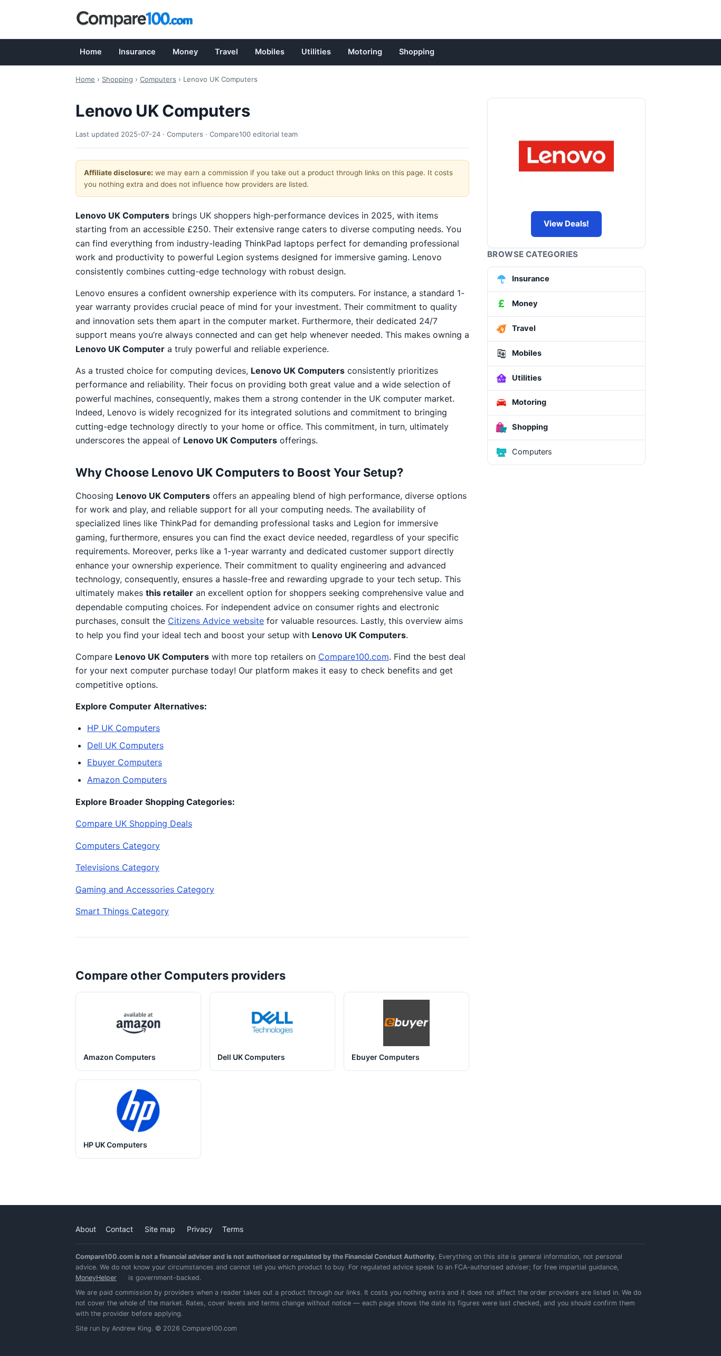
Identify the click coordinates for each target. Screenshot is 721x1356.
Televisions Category (117, 867)
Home (91, 51)
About (85, 1229)
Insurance (137, 51)
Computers (158, 79)
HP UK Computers (123, 728)
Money (185, 51)
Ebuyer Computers (124, 762)
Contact (119, 1229)
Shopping (416, 51)
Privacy (200, 1229)
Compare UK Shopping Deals (133, 823)
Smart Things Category (122, 911)
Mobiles (269, 51)
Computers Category (117, 845)
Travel (226, 51)
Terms (232, 1229)
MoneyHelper (96, 1278)
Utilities (316, 51)
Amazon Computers (127, 779)
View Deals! (566, 224)
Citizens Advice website (216, 620)
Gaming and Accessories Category (144, 889)
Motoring (365, 51)
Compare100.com (353, 656)
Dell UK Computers (125, 745)
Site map (160, 1229)
